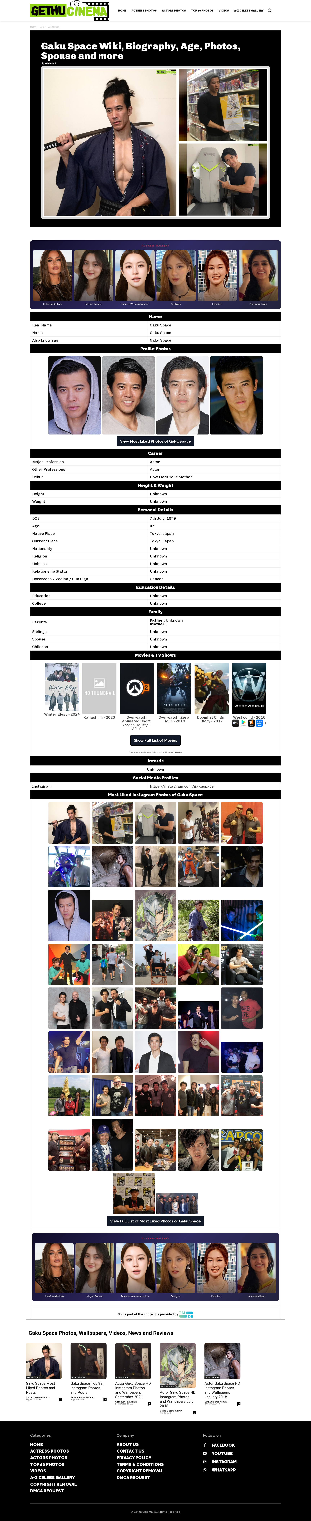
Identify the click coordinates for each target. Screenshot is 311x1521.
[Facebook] (205, 1445)
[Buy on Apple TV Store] (235, 723)
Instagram (224, 1461)
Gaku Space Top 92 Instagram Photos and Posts (87, 1388)
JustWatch (175, 752)
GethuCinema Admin (37, 1397)
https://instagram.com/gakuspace (182, 786)
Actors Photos (33, 1377)
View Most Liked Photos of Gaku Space (155, 441)
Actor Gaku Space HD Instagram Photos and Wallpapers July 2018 (177, 1399)
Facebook (223, 1445)
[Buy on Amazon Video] (259, 723)
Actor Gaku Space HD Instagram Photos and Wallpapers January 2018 (222, 1390)
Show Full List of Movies (155, 740)
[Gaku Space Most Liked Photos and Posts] (44, 1361)
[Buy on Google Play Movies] (243, 723)
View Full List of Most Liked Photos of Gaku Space (155, 1221)
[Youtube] (205, 1453)
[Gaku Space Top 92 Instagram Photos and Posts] (89, 1361)
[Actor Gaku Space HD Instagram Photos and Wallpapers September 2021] (133, 1361)
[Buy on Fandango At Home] (251, 723)
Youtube (222, 1453)
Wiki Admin (51, 63)
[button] (269, 10)
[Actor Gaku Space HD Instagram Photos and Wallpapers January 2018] (222, 1361)
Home (33, 26)
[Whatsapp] (205, 1470)
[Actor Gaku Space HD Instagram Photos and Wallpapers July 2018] (178, 1365)
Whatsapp (224, 1470)
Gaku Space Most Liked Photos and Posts (40, 1388)
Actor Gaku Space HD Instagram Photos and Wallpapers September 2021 (133, 1390)
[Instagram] (205, 1462)
